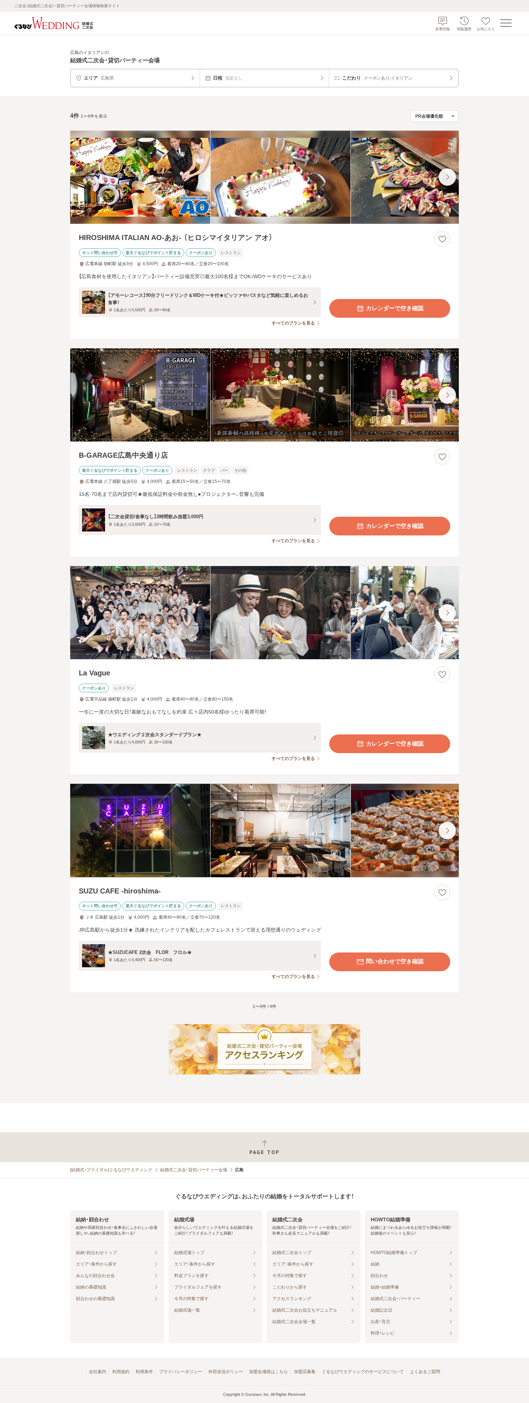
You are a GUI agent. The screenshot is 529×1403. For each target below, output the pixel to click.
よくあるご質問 (425, 1371)
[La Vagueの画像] (264, 612)
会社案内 (97, 1371)
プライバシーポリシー (180, 1371)
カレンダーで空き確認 (395, 308)
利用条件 (144, 1371)
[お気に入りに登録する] (442, 239)
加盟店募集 (305, 1371)
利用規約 (121, 1371)
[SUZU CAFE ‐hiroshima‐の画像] (264, 830)
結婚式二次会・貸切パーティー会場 (193, 1169)
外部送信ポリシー (225, 1371)
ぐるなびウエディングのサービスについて (363, 1371)
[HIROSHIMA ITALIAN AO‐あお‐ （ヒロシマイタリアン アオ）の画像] (264, 177)
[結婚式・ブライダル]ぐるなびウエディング (111, 1169)
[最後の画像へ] (447, 177)
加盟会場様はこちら (268, 1371)
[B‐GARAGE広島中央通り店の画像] (264, 395)
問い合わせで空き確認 (395, 961)
